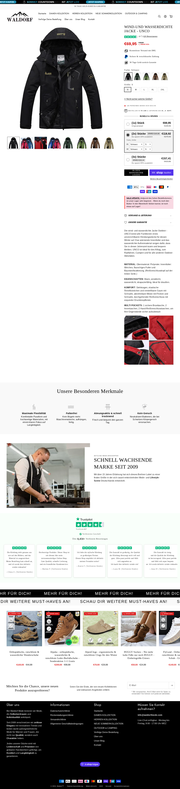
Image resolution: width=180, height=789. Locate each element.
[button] (159, 16)
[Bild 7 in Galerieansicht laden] (95, 143)
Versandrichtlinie (58, 719)
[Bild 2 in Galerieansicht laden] (27, 143)
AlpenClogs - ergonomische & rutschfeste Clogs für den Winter (100, 653)
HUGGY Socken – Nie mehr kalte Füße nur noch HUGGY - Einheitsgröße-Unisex (138, 655)
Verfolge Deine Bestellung (106, 732)
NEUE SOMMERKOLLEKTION (108, 724)
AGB (101, 786)
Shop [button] (97, 705)
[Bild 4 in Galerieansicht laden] (54, 143)
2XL (162, 90)
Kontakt (97, 745)
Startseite (98, 711)
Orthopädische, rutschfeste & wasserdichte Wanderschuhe (24, 653)
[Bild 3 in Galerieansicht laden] (41, 143)
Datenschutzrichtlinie (60, 711)
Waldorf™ (60, 786)
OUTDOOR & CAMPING (105, 728)
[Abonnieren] (172, 685)
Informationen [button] (60, 705)
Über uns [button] (13, 705)
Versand (108, 786)
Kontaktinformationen (121, 786)
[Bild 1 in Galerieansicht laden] (13, 143)
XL (153, 90)
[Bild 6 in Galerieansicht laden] (82, 143)
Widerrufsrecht (91, 786)
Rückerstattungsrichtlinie (61, 715)
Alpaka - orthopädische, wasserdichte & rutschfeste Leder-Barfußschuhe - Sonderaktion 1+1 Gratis (62, 656)
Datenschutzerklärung (75, 786)
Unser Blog (99, 741)
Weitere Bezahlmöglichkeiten (161, 179)
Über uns (98, 736)
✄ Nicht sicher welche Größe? (138, 99)
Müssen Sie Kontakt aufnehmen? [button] (151, 707)
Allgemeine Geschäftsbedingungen (66, 724)
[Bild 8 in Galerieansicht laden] (109, 143)
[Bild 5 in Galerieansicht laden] (68, 143)
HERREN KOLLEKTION (105, 719)
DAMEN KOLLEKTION (105, 715)
